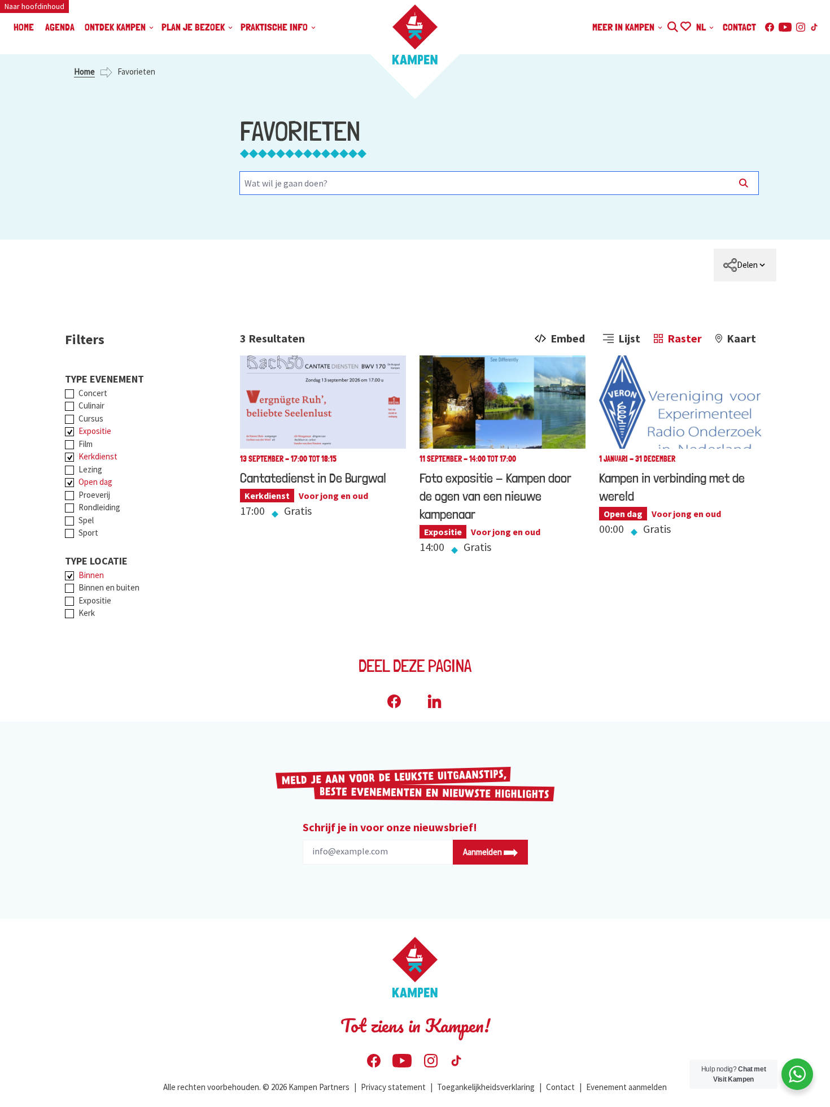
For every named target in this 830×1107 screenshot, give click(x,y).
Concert (92, 393)
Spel (86, 520)
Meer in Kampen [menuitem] (624, 27)
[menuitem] (745, 265)
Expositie (94, 431)
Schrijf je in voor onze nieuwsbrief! (390, 827)
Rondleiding (99, 507)
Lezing (90, 469)
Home (84, 71)
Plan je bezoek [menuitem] (194, 27)
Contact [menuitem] (739, 27)
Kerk (86, 612)
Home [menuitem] (24, 27)
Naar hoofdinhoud (34, 6)
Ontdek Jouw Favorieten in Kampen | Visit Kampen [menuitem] (685, 25)
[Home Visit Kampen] (415, 34)
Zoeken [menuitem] (672, 25)
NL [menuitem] (702, 27)
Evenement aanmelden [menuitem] (626, 1087)
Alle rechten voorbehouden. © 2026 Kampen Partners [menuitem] (256, 1087)
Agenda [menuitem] (60, 27)
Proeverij (94, 494)
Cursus (90, 418)
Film (85, 444)
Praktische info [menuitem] (275, 27)
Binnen (91, 575)
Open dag (95, 481)
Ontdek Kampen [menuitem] (116, 27)
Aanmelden (483, 851)
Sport (88, 532)
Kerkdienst (97, 456)
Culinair (91, 405)
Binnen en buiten (108, 587)
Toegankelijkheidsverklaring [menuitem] (486, 1087)
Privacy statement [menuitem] (393, 1087)
